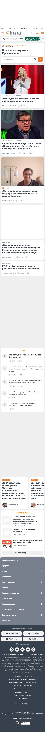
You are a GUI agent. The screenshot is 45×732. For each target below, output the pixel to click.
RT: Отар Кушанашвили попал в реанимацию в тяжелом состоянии (20, 267)
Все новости (21, 45)
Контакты (6, 577)
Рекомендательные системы (22, 689)
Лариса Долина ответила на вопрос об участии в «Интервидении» (20, 99)
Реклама (6, 588)
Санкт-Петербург (8, 45)
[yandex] (33, 649)
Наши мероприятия (10, 593)
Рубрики (5, 566)
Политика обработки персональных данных (22, 679)
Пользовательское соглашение (22, 676)
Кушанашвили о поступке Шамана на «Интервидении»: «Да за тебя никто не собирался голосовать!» (21, 146)
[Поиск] (32, 33)
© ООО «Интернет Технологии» (22, 718)
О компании (7, 599)
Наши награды (22, 698)
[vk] (22, 649)
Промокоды (22, 513)
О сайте (5, 571)
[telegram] (17, 649)
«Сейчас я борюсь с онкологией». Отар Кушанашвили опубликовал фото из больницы (19, 193)
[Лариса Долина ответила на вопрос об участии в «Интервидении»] (22, 79)
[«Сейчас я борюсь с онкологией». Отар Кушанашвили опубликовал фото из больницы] (22, 171)
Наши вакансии (8, 604)
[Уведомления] (37, 33)
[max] (12, 649)
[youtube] (28, 649)
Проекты (6, 620)
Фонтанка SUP (6, 28)
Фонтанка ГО (35, 28)
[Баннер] (32, 39)
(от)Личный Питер (21, 28)
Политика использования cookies (22, 686)
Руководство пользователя (22, 695)
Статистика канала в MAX (13, 609)
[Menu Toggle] (2, 33)
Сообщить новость (10, 560)
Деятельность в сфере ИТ (22, 692)
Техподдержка (8, 582)
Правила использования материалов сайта (22, 682)
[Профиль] (42, 33)
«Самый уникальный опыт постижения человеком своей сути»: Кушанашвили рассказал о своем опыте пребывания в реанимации (21, 249)
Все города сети (9, 615)
